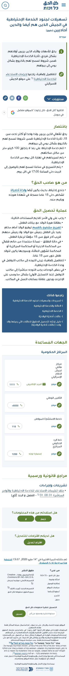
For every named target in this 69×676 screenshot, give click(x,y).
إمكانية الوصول (53, 583)
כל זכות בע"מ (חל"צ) (22, 643)
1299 (14, 454)
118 (14, 426)
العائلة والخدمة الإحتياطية (47, 305)
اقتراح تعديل (34, 542)
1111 (12, 384)
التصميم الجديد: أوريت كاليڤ (22, 588)
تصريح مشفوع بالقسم (46, 227)
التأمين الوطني (54, 397)
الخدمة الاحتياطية (51, 311)
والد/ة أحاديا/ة (18, 190)
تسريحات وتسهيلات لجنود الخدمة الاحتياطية (37, 300)
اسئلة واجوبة (54, 579)
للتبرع (56, 596)
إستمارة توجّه (35, 453)
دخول (57, 600)
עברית (62, 36)
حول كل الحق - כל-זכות (49, 575)
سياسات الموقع (53, 587)
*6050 (15, 405)
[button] (63, 5)
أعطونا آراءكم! (53, 591)
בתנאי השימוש (21, 653)
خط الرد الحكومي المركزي (57, 443)
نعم (43, 518)
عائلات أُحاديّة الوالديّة (50, 316)
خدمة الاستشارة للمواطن (48, 418)
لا (26, 518)
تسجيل (19, 614)
